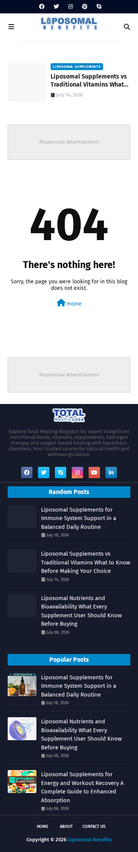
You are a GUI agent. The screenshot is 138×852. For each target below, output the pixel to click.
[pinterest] (84, 6)
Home (74, 304)
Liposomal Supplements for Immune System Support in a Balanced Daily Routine (78, 518)
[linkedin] (111, 472)
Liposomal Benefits (89, 839)
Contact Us (93, 826)
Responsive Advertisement (69, 142)
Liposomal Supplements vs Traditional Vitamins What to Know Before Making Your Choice (90, 81)
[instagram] (70, 6)
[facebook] (41, 6)
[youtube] (94, 472)
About (66, 826)
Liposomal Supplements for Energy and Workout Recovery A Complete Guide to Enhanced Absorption (82, 787)
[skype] (98, 6)
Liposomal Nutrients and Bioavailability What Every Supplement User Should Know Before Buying (81, 611)
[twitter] (56, 6)
